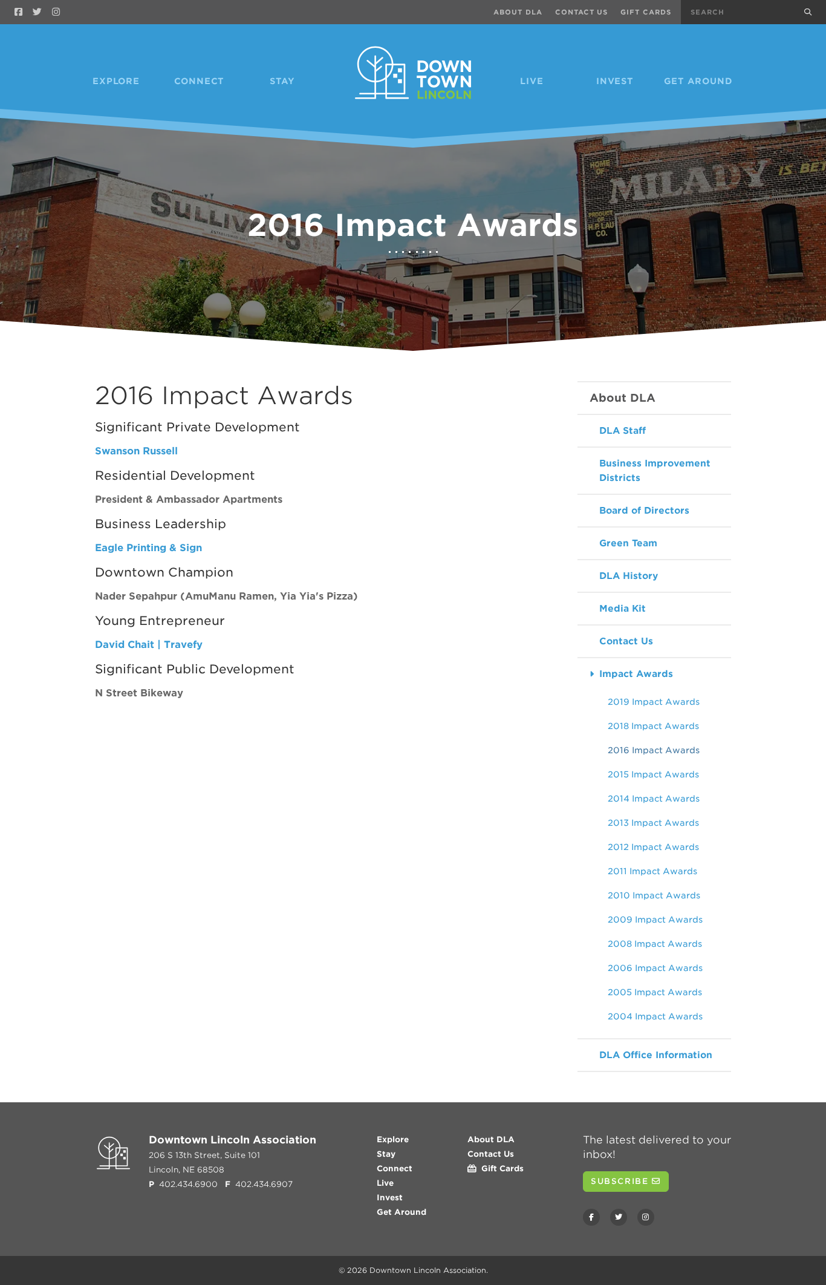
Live (531, 81)
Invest (615, 81)
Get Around (698, 81)
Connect (199, 81)
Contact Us (581, 12)
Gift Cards (645, 12)
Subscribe (621, 1181)
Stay (282, 81)
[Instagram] (56, 12)
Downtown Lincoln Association (427, 1270)
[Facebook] (18, 12)
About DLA (517, 12)
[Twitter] (37, 12)
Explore (116, 81)
